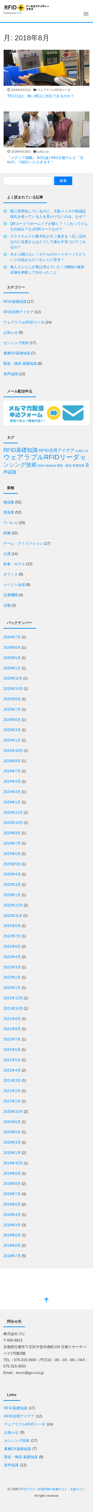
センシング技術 (16, 343)
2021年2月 (12, 1091)
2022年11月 (12, 916)
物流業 (8, 502)
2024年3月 (12, 792)
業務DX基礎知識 (16, 353)
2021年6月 (12, 1050)
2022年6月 (12, 946)
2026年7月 (12, 637)
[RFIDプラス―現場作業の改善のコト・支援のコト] (26, 7)
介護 (7, 554)
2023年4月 (12, 874)
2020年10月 (13, 1111)
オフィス (10, 574)
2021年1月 (12, 1101)
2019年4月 (12, 1215)
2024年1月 (12, 802)
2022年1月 (12, 988)
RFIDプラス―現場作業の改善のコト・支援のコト (52, 1489)
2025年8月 (12, 699)
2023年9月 (12, 833)
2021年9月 (12, 1019)
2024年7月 (12, 771)
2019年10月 (13, 1163)
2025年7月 (12, 709)
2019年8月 (12, 1184)
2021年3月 (12, 1080)
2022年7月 (12, 936)
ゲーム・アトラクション (23, 543)
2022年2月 (12, 977)
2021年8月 (12, 1029)
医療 (7, 533)
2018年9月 (12, 1235)
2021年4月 (12, 1070)
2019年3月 (12, 1225)
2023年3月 (12, 884)
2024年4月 (12, 781)
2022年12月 (13, 905)
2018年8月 (12, 1245)
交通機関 (10, 595)
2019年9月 (12, 1173)
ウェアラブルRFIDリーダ (23, 322)
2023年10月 (13, 823)
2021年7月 (12, 1039)
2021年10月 (13, 1008)
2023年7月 (12, 843)
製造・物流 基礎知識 (20, 363)
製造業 (8, 512)
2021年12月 (13, 998)
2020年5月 (12, 1132)
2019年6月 (12, 1204)
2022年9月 (12, 926)
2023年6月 (12, 854)
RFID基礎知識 (14, 302)
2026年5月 (12, 658)
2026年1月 (12, 668)
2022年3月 (12, 967)
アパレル (10, 523)
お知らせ (10, 332)
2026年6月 (12, 647)
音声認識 (10, 374)
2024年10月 (13, 751)
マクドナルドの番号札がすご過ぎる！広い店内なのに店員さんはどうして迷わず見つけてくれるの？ (48, 241)
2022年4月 (12, 957)
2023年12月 (13, 812)
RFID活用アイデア (18, 312)
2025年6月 (12, 720)
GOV (19, 13)
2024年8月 (12, 761)
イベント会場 (14, 585)
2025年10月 (13, 689)
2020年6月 (12, 1122)
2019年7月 (12, 1194)
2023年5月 (12, 864)
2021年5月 (12, 1060)
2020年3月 (12, 1142)
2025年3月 (12, 730)
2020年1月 (12, 1153)
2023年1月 (12, 895)
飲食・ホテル (14, 564)
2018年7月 (12, 1256)
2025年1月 (12, 740)
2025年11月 (12, 678)
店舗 (7, 605)
